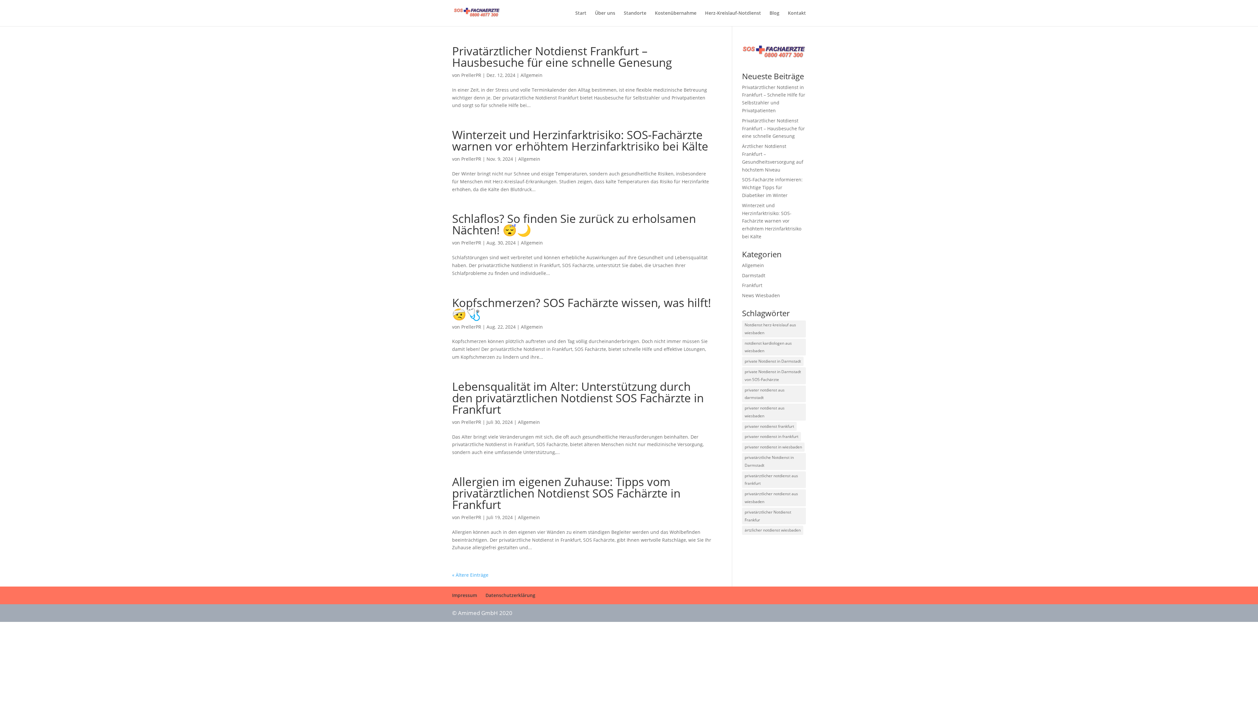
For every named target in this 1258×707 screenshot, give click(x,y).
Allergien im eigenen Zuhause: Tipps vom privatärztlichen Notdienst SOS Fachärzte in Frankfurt (566, 493)
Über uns (605, 13)
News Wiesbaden (761, 295)
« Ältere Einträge (470, 575)
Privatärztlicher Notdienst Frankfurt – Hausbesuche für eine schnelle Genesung (562, 56)
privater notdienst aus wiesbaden (765, 412)
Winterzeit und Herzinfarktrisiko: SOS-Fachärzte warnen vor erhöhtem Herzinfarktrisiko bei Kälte (580, 140)
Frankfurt (752, 285)
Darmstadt (753, 275)
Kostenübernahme (675, 13)
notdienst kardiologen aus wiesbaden (768, 347)
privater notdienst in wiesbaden (773, 447)
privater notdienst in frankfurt (771, 436)
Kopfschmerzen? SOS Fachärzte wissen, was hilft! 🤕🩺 (581, 308)
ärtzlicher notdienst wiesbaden (773, 530)
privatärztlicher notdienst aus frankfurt (771, 479)
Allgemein (532, 75)
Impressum (464, 595)
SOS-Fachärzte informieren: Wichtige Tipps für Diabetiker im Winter (772, 187)
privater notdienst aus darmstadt (765, 394)
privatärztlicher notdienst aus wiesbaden (771, 497)
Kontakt (797, 13)
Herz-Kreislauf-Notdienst (733, 13)
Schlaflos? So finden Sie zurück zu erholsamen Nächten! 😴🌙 (574, 224)
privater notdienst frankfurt (769, 426)
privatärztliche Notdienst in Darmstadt (769, 461)
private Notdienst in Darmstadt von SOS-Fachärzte (773, 375)
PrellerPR (471, 75)
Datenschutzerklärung (510, 595)
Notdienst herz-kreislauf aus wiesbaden (770, 328)
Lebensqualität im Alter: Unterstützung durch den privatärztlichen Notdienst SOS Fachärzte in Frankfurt (578, 398)
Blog (774, 13)
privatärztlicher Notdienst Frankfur (768, 516)
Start (580, 13)
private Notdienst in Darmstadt (773, 361)
